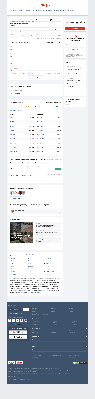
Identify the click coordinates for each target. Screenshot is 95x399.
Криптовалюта (61, 10)
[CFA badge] (27, 363)
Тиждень (14, 73)
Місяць (19, 73)
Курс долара (53, 308)
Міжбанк (34, 311)
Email (67, 44)
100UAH (39, 117)
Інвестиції (51, 10)
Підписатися (75, 49)
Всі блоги (75, 92)
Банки (35, 10)
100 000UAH (40, 143)
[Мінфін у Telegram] (13, 320)
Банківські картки (54, 309)
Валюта (13, 10)
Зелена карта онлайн (36, 355)
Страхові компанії (73, 357)
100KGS (12, 134)
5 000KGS (13, 147)
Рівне (47, 266)
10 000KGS (13, 151)
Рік (29, 73)
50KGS (12, 130)
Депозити (21, 10)
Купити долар (35, 332)
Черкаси (13, 274)
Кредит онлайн (54, 313)
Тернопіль (31, 268)
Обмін (58, 169)
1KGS (12, 117)
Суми (12, 268)
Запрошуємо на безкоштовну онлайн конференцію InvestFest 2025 (75, 82)
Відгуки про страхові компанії (57, 355)
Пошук (25, 309)
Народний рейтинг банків (74, 313)
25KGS (12, 126)
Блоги (68, 62)
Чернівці (48, 274)
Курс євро (71, 308)
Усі (11, 162)
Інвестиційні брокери (73, 309)
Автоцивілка (35, 357)
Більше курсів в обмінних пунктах (21, 175)
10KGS (12, 122)
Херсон (30, 271)
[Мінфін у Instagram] (21, 320)
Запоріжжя (25, 162)
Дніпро (36, 162)
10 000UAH (40, 134)
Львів (19, 162)
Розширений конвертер (15, 110)
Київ (15, 162)
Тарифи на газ (72, 311)
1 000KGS (13, 143)
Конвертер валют (36, 313)
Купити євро (53, 332)
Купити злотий (72, 332)
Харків (31, 162)
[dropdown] (59, 42)
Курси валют (69, 104)
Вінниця (13, 258)
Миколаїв (48, 263)
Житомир (48, 258)
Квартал (25, 73)
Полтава (30, 266)
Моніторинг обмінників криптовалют (40, 314)
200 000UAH (40, 147)
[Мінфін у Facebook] (9, 320)
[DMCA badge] (79, 362)
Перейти (75, 28)
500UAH (39, 122)
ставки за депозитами (19, 290)
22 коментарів (15, 198)
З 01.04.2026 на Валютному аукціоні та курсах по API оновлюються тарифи (74, 69)
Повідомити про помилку (16, 313)
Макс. (32, 73)
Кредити (28, 10)
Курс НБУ (34, 309)
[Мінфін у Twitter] (17, 320)
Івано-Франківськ (33, 260)
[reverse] (35, 106)
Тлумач (43, 162)
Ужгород (48, 268)
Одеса (12, 266)
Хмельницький (50, 271)
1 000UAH (40, 126)
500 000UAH (40, 151)
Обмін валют (35, 330)
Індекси (70, 10)
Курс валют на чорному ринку (75, 330)
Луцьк (12, 263)
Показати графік (36, 179)
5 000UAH (40, 130)
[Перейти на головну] (47, 5)
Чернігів (30, 274)
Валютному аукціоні (36, 292)
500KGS (12, 138)
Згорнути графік (36, 77)
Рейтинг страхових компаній (75, 355)
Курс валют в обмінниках (56, 330)
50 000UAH (40, 138)
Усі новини (14, 246)
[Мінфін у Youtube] (25, 320)
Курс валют (34, 308)
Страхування (42, 10)
